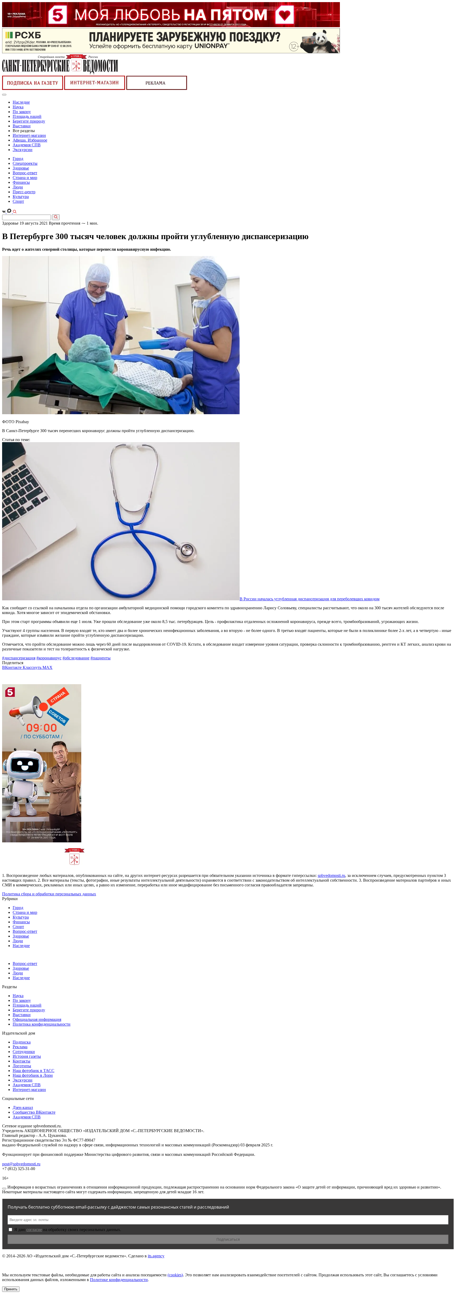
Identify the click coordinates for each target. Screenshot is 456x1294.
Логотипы (22, 1066)
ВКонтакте (12, 667)
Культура (21, 196)
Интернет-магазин (29, 135)
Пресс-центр (24, 192)
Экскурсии (22, 149)
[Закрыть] (4, 1188)
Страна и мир (25, 177)
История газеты (27, 1056)
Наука (18, 107)
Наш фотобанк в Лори (33, 1075)
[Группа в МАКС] (10, 212)
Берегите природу (29, 121)
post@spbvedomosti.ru (21, 1164)
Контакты (21, 1061)
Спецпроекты (25, 163)
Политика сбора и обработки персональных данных (49, 894)
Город (18, 158)
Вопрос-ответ (25, 173)
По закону (22, 111)
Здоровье (21, 168)
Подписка (22, 1042)
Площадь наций (27, 116)
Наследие (21, 102)
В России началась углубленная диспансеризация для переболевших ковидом (309, 599)
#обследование (76, 658)
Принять (10, 1289)
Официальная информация (37, 1019)
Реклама (20, 1047)
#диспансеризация (18, 658)
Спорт (18, 201)
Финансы (21, 182)
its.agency (156, 1256)
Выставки (22, 126)
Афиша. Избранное (30, 140)
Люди (18, 187)
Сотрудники (24, 1051)
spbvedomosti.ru (331, 875)
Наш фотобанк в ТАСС (33, 1070)
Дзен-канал (23, 1107)
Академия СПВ (27, 145)
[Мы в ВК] (4, 212)
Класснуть (32, 667)
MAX (47, 667)
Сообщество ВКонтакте (34, 1112)
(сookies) (175, 1275)
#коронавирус (48, 658)
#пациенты (101, 658)
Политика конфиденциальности (41, 1024)
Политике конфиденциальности (119, 1279)
